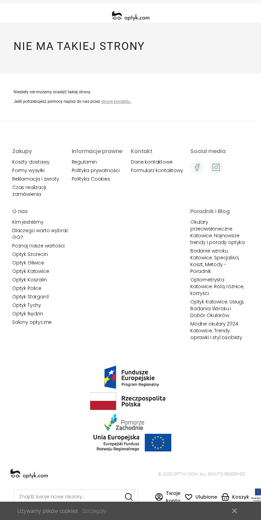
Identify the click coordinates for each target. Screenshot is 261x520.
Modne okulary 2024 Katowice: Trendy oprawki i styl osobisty (216, 330)
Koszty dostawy (30, 162)
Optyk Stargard (30, 296)
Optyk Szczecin (30, 254)
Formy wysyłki (28, 170)
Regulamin (84, 162)
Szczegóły (94, 511)
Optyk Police (26, 288)
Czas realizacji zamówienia (29, 191)
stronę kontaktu (116, 101)
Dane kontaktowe (151, 162)
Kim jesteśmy (28, 222)
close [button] (234, 511)
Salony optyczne (32, 322)
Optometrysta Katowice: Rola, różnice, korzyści (217, 286)
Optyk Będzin (27, 313)
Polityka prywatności (96, 170)
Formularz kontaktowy (157, 170)
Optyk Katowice (30, 271)
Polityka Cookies (91, 178)
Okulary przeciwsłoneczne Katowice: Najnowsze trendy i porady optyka (217, 232)
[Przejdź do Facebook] (197, 167)
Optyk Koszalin (29, 279)
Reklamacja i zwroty (35, 178)
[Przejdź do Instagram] (216, 167)
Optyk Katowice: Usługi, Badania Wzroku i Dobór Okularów (217, 308)
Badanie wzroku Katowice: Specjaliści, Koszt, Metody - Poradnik (214, 261)
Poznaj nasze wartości (38, 245)
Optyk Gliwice (28, 262)
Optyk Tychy (26, 305)
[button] (167, 496)
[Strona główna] (130, 16)
